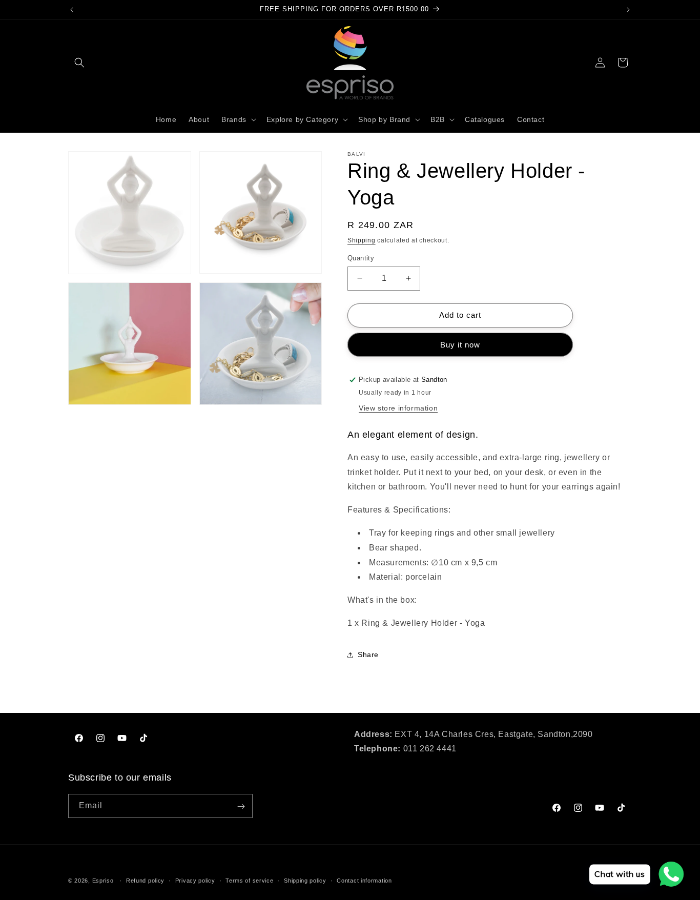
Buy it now (460, 344)
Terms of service (249, 880)
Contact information (364, 880)
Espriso (103, 880)
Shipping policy (305, 880)
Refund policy (145, 880)
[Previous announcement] (71, 9)
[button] (79, 62)
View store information (398, 408)
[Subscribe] (241, 806)
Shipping (361, 240)
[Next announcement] (628, 9)
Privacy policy (195, 880)
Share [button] (368, 654)
